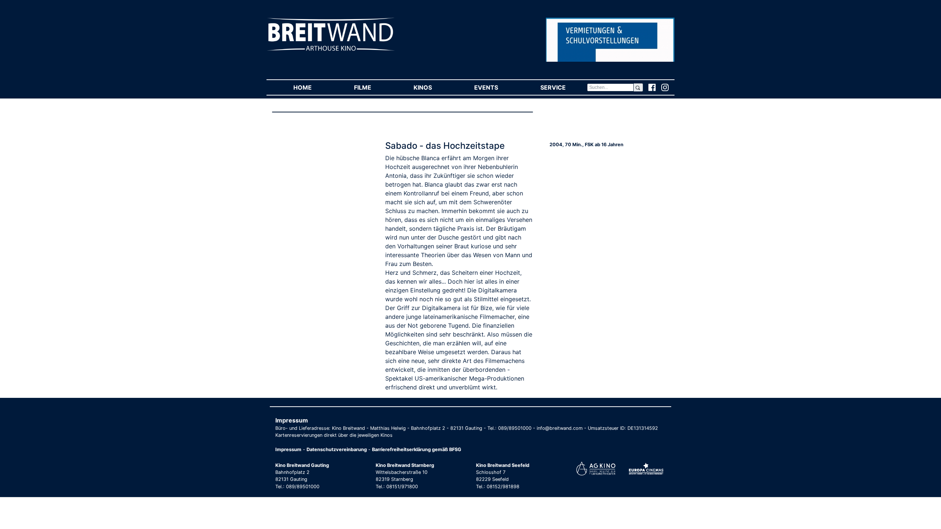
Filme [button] (373, 87)
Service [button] (563, 87)
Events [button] (496, 87)
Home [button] (313, 87)
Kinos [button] (433, 87)
